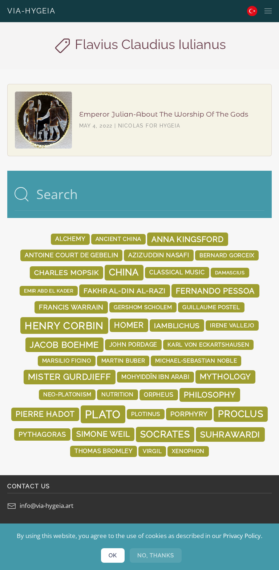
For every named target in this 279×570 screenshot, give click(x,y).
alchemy (70, 238)
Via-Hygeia (31, 11)
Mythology (225, 376)
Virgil (152, 451)
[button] (268, 11)
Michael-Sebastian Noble (196, 360)
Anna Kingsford (187, 239)
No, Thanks (155, 555)
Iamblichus (177, 326)
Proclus (240, 414)
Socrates (165, 434)
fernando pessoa (215, 290)
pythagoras (42, 434)
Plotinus (145, 414)
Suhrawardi (230, 434)
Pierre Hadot (45, 414)
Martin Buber (123, 360)
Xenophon (188, 451)
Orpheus (159, 394)
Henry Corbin (64, 325)
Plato (103, 414)
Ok (113, 555)
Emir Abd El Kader (48, 291)
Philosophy (210, 394)
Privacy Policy (242, 535)
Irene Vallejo (232, 325)
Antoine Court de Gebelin (71, 255)
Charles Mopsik (66, 272)
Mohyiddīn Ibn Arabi (155, 376)
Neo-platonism (67, 394)
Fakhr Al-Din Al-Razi (125, 291)
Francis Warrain (71, 307)
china (124, 272)
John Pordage (133, 344)
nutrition (117, 394)
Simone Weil (103, 434)
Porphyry (189, 414)
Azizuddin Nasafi (158, 255)
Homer (129, 325)
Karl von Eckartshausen (208, 344)
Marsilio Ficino (66, 360)
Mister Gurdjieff (69, 376)
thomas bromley (103, 451)
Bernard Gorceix (226, 255)
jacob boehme (64, 344)
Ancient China (119, 239)
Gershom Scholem (143, 307)
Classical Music (177, 272)
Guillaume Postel (211, 307)
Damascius (230, 272)
